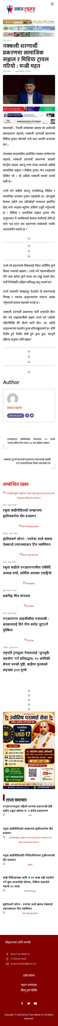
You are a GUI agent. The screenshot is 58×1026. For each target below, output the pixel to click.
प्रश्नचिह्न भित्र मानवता (16, 596)
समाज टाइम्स (7, 71)
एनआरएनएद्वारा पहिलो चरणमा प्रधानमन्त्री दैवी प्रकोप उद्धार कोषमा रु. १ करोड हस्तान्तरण (27, 808)
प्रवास (5, 505)
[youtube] (35, 1003)
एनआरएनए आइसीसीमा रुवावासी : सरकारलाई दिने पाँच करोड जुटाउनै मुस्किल (26, 624)
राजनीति (28, 71)
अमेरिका (5, 647)
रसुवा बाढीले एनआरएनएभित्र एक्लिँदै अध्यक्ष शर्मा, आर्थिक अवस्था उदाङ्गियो (27, 570)
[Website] (27, 415)
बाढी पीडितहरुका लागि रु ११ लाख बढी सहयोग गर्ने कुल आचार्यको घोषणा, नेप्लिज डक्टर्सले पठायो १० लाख (28, 882)
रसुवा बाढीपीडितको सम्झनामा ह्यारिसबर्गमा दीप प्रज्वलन (22, 513)
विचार (14, 590)
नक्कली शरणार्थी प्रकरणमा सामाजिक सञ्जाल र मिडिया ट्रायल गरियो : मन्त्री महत (26, 56)
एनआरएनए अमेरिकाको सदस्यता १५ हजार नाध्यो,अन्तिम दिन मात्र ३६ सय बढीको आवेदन (31, 441)
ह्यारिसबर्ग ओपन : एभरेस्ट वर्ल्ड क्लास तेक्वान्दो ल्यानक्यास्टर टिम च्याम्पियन (27, 542)
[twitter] (29, 1003)
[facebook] (22, 1003)
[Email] (32, 415)
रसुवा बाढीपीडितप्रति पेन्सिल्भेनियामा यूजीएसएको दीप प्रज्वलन (29, 857)
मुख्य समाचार (20, 71)
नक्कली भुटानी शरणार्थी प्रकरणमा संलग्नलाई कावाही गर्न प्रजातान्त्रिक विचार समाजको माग (27, 461)
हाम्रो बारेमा (29, 975)
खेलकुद (5, 533)
